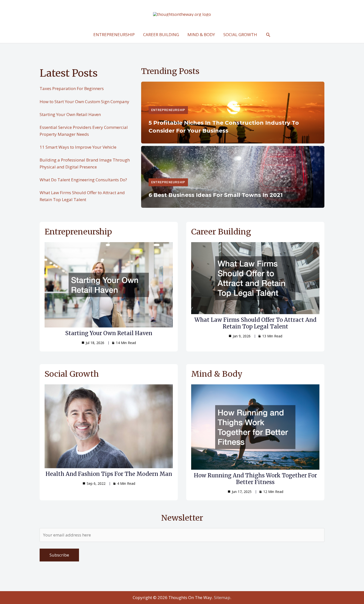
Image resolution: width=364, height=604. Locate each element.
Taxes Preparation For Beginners (72, 88)
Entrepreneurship (168, 110)
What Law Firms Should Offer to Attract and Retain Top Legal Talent (255, 323)
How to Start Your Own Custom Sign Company (84, 101)
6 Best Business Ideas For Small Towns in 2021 (216, 195)
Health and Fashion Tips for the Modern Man (109, 473)
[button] (268, 34)
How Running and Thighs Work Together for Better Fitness (255, 479)
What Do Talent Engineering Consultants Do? (83, 180)
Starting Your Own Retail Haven (70, 114)
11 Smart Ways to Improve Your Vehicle (78, 147)
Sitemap (222, 597)
